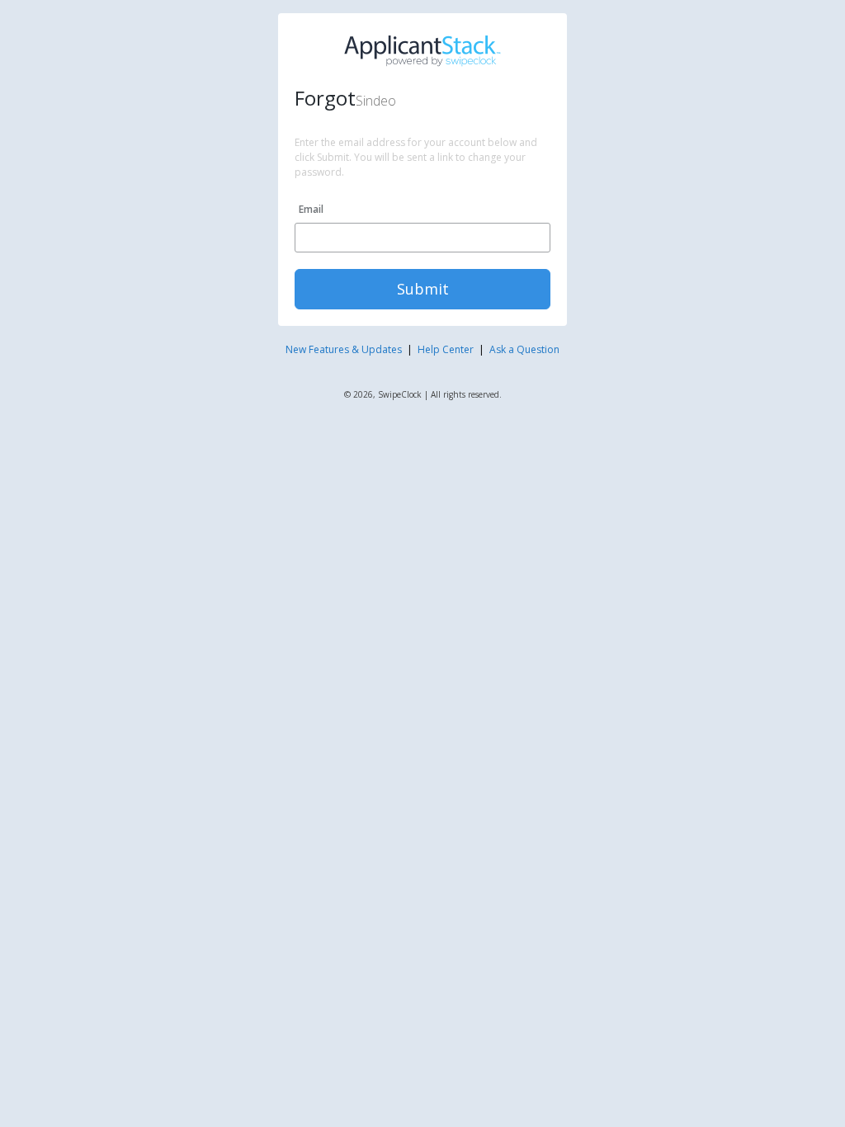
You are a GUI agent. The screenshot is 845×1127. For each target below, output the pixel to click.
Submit (423, 289)
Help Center (446, 349)
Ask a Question (524, 349)
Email (311, 209)
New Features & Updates (344, 349)
